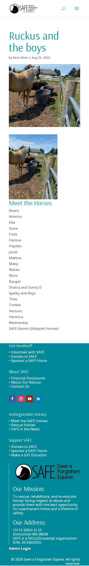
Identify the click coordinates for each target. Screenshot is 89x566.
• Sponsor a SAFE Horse (28, 450)
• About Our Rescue (25, 382)
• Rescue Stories (22, 425)
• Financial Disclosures (27, 378)
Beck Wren (20, 57)
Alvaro (14, 210)
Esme (13, 228)
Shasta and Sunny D (25, 287)
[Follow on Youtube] (29, 398)
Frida (13, 234)
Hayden (15, 246)
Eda (12, 222)
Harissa (15, 240)
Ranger (15, 281)
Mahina (15, 257)
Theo (13, 299)
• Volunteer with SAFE (26, 352)
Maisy (13, 263)
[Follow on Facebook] (12, 398)
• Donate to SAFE (23, 356)
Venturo (15, 311)
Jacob (13, 252)
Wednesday (18, 322)
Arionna (15, 216)
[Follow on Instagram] (20, 398)
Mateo (14, 269)
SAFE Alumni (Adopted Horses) (34, 328)
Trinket (15, 305)
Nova (13, 275)
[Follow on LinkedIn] (38, 398)
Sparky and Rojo (22, 293)
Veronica (16, 316)
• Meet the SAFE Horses (28, 420)
